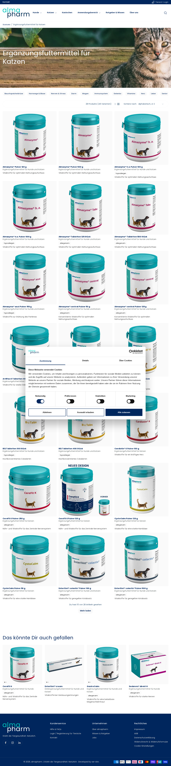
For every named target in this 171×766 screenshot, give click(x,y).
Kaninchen (67, 12)
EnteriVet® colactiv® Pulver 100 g (75, 588)
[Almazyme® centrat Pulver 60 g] (85, 277)
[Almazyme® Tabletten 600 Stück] (141, 208)
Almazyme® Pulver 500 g (71, 167)
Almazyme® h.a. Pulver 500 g (17, 236)
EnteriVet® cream (54, 686)
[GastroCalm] (106, 664)
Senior (165, 93)
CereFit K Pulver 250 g (13, 518)
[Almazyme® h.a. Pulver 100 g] (141, 138)
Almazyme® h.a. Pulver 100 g (128, 167)
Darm (73, 93)
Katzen (50, 12)
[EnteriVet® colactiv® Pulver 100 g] (85, 559)
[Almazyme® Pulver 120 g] (30, 138)
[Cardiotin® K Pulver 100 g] (141, 420)
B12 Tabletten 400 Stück (71, 448)
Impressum (139, 729)
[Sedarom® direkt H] (148, 664)
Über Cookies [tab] (125, 360)
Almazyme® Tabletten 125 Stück (75, 236)
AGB (136, 733)
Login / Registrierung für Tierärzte (65, 733)
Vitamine (131, 93)
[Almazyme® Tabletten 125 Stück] (85, 208)
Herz (143, 93)
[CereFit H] (22, 664)
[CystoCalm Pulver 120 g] (141, 489)
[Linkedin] (19, 743)
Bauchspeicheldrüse (14, 93)
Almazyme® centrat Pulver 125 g (130, 306)
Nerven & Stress (58, 93)
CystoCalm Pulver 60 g (14, 588)
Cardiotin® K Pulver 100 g (126, 448)
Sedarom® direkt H (138, 686)
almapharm (36, 761)
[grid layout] (118, 104)
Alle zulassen (124, 412)
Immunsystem (101, 93)
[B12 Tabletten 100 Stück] (30, 420)
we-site (95, 761)
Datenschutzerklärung (144, 737)
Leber (153, 93)
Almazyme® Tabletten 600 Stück (130, 236)
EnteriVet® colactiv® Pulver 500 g (130, 588)
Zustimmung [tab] (45, 361)
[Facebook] (6, 743)
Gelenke (117, 93)
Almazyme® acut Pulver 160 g (17, 306)
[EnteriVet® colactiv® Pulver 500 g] (141, 559)
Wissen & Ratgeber (101, 733)
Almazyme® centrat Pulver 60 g (74, 306)
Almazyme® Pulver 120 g (14, 167)
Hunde (36, 12)
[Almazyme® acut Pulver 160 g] (30, 277)
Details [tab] (85, 360)
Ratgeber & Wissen (115, 12)
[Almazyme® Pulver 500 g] (85, 138)
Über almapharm (100, 729)
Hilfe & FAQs (55, 729)
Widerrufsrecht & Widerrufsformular (151, 742)
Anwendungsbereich (88, 12)
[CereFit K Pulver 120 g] (85, 489)
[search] (165, 12)
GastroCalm (93, 686)
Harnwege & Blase (37, 93)
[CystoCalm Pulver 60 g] (30, 559)
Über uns (134, 12)
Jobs (94, 737)
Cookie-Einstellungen (144, 746)
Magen (85, 93)
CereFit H (7, 686)
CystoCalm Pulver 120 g (126, 518)
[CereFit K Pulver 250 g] (30, 489)
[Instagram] (12, 743)
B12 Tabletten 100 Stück (14, 448)
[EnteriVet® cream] (64, 664)
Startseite (6, 24)
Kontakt (6, 2)
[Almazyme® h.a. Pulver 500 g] (30, 208)
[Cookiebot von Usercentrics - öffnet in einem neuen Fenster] (131, 352)
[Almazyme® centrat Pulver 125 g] (141, 277)
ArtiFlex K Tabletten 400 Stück (18, 378)
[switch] (70, 401)
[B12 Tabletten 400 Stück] (85, 420)
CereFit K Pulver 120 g (69, 518)
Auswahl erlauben (85, 412)
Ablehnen (47, 412)
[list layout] (115, 104)
